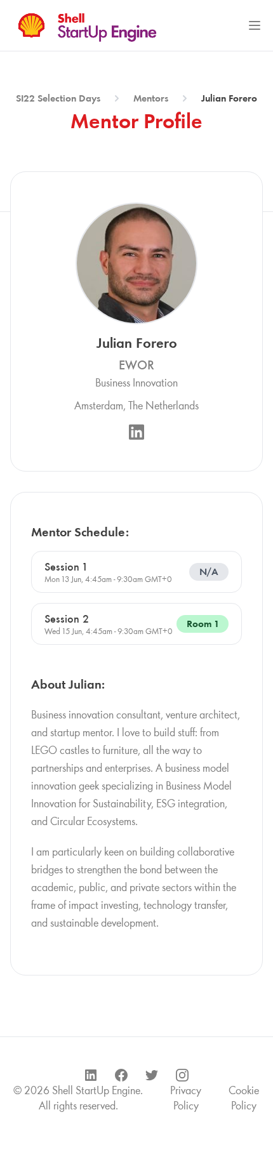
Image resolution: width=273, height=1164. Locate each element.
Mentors (150, 98)
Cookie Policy (244, 1098)
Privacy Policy (185, 1098)
